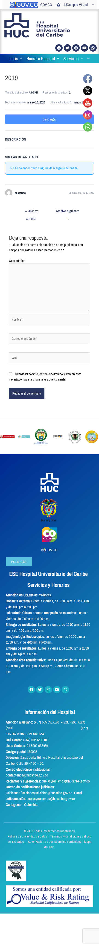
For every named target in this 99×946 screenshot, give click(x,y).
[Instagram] (76, 48)
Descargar (49, 119)
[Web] (49, 358)
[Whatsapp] (93, 48)
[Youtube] (84, 48)
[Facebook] (59, 48)
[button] (19, 561)
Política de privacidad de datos (28, 836)
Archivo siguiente (67, 211)
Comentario (17, 260)
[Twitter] (67, 48)
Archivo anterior (31, 211)
